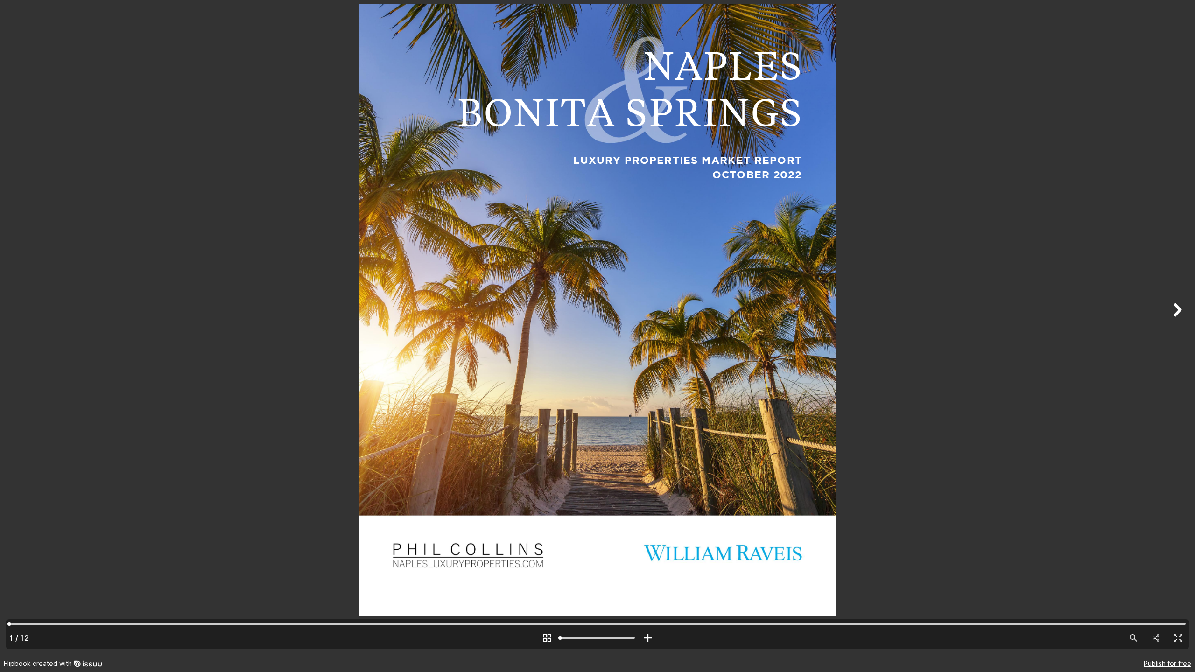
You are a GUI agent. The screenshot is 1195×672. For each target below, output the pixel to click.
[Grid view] (547, 638)
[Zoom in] (648, 638)
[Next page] (1176, 327)
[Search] (1133, 638)
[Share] (1155, 638)
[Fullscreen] (1178, 638)
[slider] (597, 638)
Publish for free (1167, 663)
